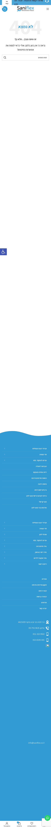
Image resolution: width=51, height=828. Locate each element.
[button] (3, 251)
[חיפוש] (5, 58)
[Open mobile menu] (47, 9)
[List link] (25, 628)
